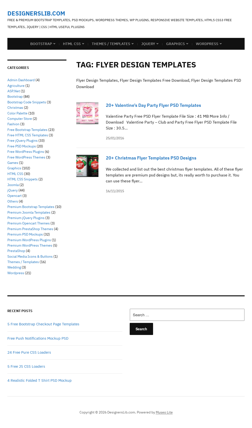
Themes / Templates (111, 43)
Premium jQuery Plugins (26, 218)
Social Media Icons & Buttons (30, 256)
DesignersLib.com (36, 13)
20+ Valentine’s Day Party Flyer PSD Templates (153, 105)
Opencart (14, 195)
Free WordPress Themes (26, 157)
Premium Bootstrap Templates (30, 207)
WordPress (207, 43)
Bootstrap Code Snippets (26, 102)
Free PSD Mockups (21, 146)
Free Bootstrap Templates (27, 129)
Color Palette (17, 113)
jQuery (148, 43)
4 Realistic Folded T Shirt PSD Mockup (39, 380)
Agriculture (16, 85)
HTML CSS (72, 43)
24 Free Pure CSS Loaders (29, 352)
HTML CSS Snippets (22, 179)
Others (12, 201)
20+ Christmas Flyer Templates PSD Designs (151, 158)
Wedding (14, 267)
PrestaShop (16, 251)
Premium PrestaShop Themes (30, 229)
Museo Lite (164, 412)
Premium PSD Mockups (25, 234)
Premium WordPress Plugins (29, 240)
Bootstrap (41, 43)
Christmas (15, 107)
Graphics (175, 43)
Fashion (13, 124)
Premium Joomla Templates (28, 212)
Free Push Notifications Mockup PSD (37, 338)
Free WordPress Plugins (25, 151)
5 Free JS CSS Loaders (26, 366)
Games (12, 162)
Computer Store (19, 118)
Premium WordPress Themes (29, 245)
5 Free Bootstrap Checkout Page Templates (43, 324)
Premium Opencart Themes (28, 223)
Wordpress (15, 273)
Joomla (13, 185)
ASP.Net (13, 91)
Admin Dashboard (21, 80)
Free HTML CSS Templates (27, 135)
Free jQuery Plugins (22, 140)
